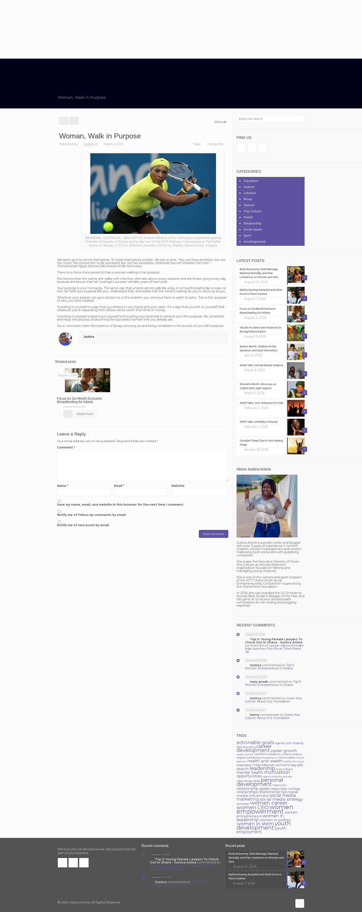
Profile (248, 217)
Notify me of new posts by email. (83, 525)
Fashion (249, 187)
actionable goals (255, 742)
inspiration (244, 765)
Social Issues (252, 229)
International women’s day (274, 765)
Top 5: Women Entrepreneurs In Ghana (269, 666)
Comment (66, 447)
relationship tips (273, 792)
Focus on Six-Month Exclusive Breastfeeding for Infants (79, 400)
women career (268, 803)
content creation (267, 754)
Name (62, 485)
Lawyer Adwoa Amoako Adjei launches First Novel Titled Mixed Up (274, 649)
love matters (284, 769)
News (247, 199)
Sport (247, 235)
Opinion (249, 205)
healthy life (290, 761)
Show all (220, 122)
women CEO (253, 807)
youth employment (261, 830)
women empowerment (265, 809)
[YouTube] (283, 902)
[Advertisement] (181, 29)
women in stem (255, 824)
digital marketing (248, 757)
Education (250, 181)
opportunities (249, 776)
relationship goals (253, 788)
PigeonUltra (280, 785)
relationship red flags (285, 788)
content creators (291, 754)
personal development (260, 782)
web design (243, 803)
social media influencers (268, 794)
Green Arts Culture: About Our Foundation (273, 699)
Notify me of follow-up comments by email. (91, 515)
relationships (247, 792)
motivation (277, 772)
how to (300, 761)
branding (249, 747)
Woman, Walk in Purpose (285, 100)
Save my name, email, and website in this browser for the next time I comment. (120, 504)
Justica (89, 144)
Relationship (252, 223)
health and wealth (265, 761)
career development (254, 748)
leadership (262, 768)
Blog (270, 97)
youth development (264, 825)
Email (119, 485)
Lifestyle (289, 97)
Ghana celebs (286, 757)
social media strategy (281, 799)
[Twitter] (277, 902)
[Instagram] (289, 902)
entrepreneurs (269, 757)
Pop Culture (252, 211)
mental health (250, 772)
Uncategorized (254, 241)
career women (245, 754)
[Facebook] (272, 902)
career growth (284, 750)
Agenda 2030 (283, 743)
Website (178, 485)
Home (252, 97)
